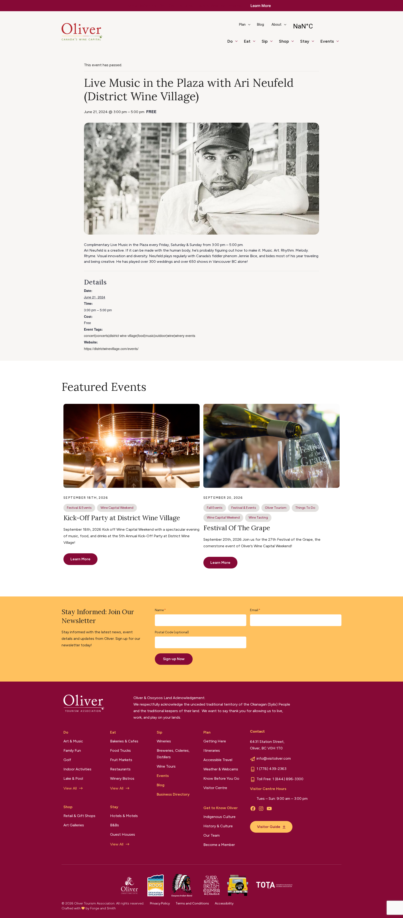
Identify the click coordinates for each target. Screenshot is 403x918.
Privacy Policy (160, 903)
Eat (247, 41)
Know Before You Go (221, 778)
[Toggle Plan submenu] (251, 26)
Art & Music (73, 741)
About (276, 24)
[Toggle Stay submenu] (315, 43)
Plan (242, 24)
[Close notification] (395, 5)
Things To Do (305, 508)
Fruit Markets (121, 760)
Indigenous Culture (219, 816)
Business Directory (173, 794)
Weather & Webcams (220, 769)
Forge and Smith (103, 908)
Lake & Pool (73, 778)
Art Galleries (73, 825)
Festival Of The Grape (236, 528)
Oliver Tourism (275, 508)
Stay (304, 41)
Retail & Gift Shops (79, 816)
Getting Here (214, 741)
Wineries (164, 741)
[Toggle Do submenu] (238, 43)
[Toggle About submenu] (287, 26)
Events (327, 41)
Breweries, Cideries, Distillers (173, 753)
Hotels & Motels (124, 816)
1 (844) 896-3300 (287, 779)
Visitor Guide (268, 826)
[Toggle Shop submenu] (294, 43)
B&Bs (114, 825)
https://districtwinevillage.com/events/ (111, 348)
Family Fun (72, 750)
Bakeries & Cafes (124, 741)
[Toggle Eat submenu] (256, 43)
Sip (265, 41)
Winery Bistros (122, 778)
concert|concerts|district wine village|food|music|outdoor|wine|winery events (139, 335)
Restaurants (120, 769)
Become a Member (219, 844)
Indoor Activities (77, 769)
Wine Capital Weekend (117, 508)
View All (70, 788)
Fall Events (214, 508)
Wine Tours (166, 766)
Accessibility (224, 903)
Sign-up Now (173, 659)
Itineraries (211, 750)
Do (230, 41)
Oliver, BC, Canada (315, 26)
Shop (284, 41)
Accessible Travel (217, 760)
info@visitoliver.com (274, 758)
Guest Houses (122, 834)
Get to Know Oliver (220, 808)
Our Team (211, 835)
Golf (67, 760)
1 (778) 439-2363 (271, 768)
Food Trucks (120, 750)
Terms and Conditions (192, 903)
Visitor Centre (215, 788)
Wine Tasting (258, 518)
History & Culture (218, 826)
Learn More (260, 5)
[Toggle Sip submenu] (273, 43)
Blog (260, 24)
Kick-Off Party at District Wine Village (121, 518)
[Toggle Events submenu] (339, 43)
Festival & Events (79, 508)
